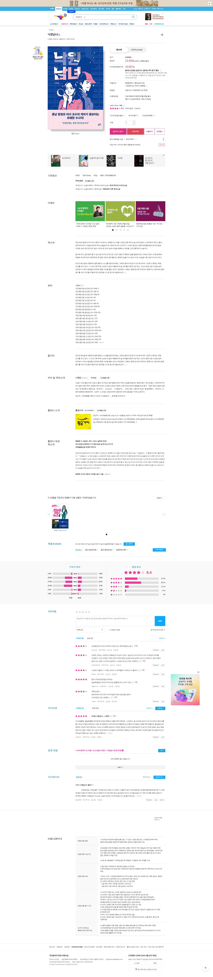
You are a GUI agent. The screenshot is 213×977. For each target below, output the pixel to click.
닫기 (209, 3)
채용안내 (59, 947)
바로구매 (135, 131)
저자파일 (93, 378)
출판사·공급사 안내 (133, 947)
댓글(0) (99, 737)
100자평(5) (129, 108)
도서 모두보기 (89, 410)
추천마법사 (73, 24)
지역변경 (148, 99)
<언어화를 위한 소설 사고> (109, 415)
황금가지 (62, 39)
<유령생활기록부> (88, 396)
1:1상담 (128, 839)
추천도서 (113, 24)
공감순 (148, 708)
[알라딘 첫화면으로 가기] (61, 17)
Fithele (94, 674)
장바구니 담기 (118, 131)
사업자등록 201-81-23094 (69, 959)
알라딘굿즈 (85, 9)
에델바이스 (95, 686)
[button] (113, 230)
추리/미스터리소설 (101, 185)
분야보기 (55, 24)
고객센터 (154, 8)
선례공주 (78, 737)
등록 (160, 621)
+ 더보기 (109, 733)
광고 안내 (143, 947)
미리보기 (76, 134)
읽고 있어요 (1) (106, 550)
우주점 (108, 9)
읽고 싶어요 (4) (91, 550)
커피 (124, 9)
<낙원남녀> (105, 396)
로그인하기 (129, 544)
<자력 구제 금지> (138, 415)
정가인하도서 (104, 24)
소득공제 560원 (147, 115)
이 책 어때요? (159, 549)
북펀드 (132, 24)
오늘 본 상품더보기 (158, 819)
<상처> (98, 396)
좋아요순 (146, 777)
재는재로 (94, 650)
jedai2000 (78, 800)
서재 (150, 24)
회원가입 (140, 8)
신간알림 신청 (89, 181)
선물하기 (149, 131)
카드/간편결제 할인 (116, 115)
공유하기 (162, 34)
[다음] (96, 88)
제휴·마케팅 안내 (109, 947)
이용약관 (67, 947)
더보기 (101, 342)
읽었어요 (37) (121, 550)
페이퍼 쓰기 (159, 777)
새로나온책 (88, 24)
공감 (163, 650)
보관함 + (160, 131)
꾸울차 (94, 701)
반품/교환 (136, 839)
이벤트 (95, 24)
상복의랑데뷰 (96, 665)
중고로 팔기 (130, 139)
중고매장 (101, 9)
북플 (146, 24)
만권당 (71, 9)
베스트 (81, 24)
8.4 (122, 108)
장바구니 (160, 8)
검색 (133, 17)
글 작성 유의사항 (157, 630)
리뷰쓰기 (160, 708)
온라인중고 (93, 9)
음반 (112, 9)
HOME (52, 8)
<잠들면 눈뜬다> (125, 415)
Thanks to (156, 650)
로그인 (135, 8)
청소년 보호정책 (89, 947)
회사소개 (52, 947)
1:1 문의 (137, 963)
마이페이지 (147, 8)
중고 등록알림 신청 (116, 139)
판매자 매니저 (120, 947)
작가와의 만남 (123, 24)
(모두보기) (121, 396)
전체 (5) (90, 638)
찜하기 (162, 800)
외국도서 (77, 9)
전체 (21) (95, 708)
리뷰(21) (137, 108)
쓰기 (161, 750)
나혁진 (50, 39)
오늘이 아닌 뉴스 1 (60, 530)
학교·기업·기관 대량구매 (156, 947)
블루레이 (118, 9)
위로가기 (205, 968)
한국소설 (98, 189)
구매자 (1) (80, 708)
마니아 (78, 550)
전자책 (65, 9)
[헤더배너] (154, 16)
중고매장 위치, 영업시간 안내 (147, 969)
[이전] (55, 88)
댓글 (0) (115, 650)
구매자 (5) (80, 638)
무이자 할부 (132, 115)
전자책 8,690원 (136, 50)
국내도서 (58, 9)
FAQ (155, 963)
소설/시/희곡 (88, 185)
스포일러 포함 (115, 630)
